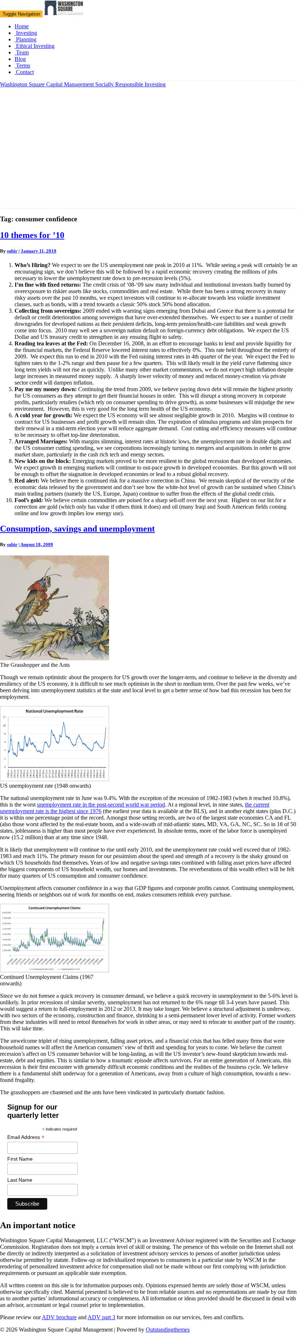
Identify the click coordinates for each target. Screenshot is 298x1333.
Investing (26, 33)
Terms (22, 65)
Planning (25, 39)
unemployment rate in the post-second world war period (101, 804)
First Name (20, 1159)
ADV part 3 (101, 1317)
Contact (24, 72)
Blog (20, 59)
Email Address (25, 1137)
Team (22, 52)
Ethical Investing (35, 46)
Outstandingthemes (168, 1329)
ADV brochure (59, 1317)
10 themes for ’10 (32, 235)
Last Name (19, 1180)
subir (12, 251)
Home (22, 26)
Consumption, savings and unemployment (77, 528)
